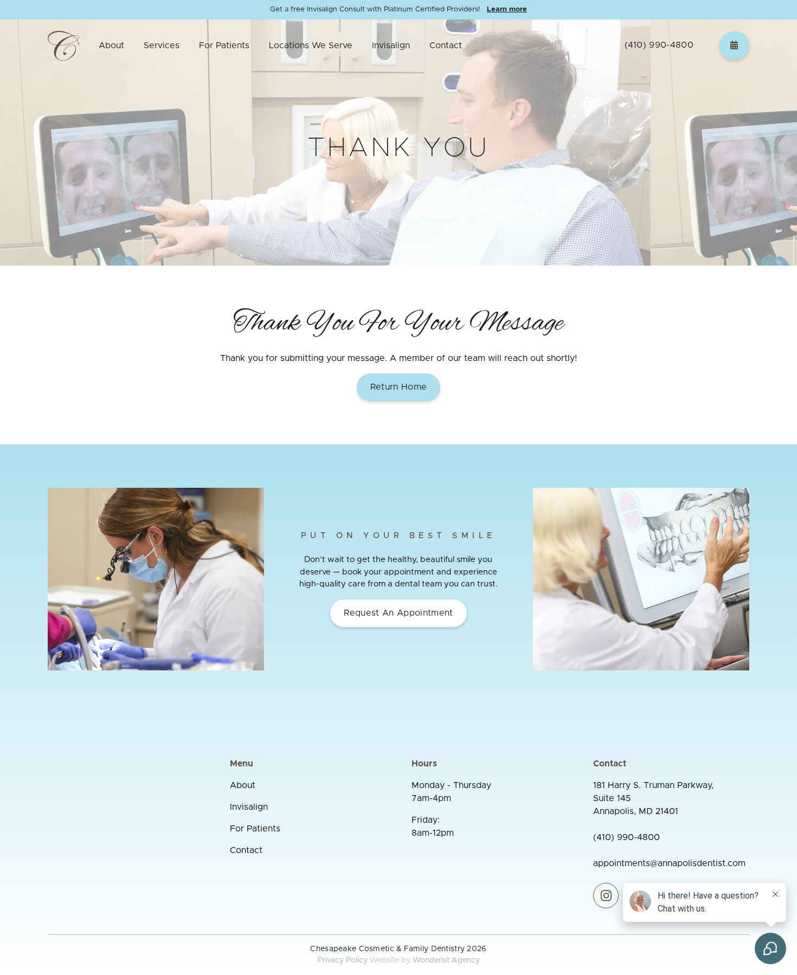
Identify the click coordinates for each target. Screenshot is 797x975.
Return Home (398, 387)
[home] (63, 45)
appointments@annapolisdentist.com (669, 863)
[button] (111, 45)
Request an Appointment (398, 613)
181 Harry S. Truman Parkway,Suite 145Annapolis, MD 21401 (653, 798)
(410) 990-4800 (659, 45)
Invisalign (391, 45)
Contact (445, 45)
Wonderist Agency (446, 960)
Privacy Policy (343, 960)
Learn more (507, 9)
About (242, 785)
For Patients (255, 828)
